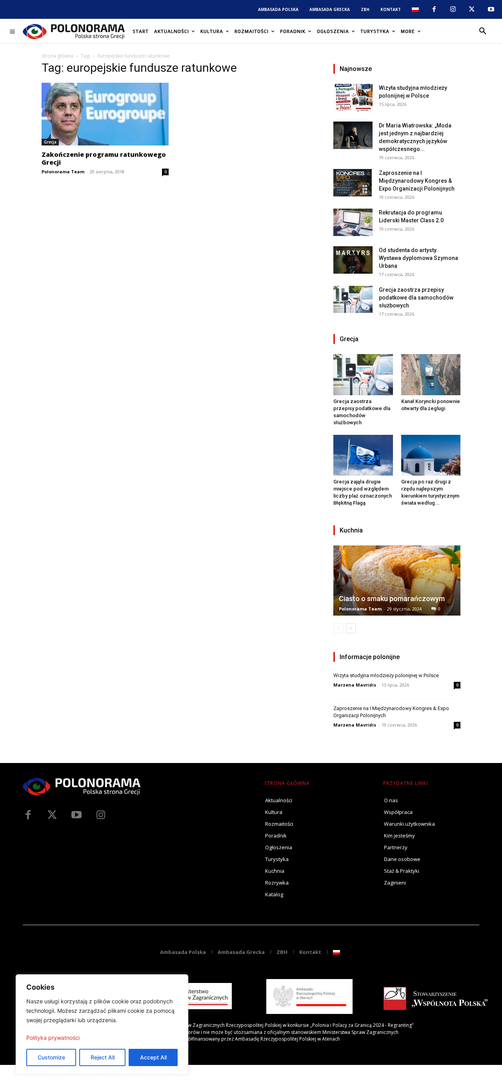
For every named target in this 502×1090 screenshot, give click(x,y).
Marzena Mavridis (354, 685)
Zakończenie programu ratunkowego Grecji (104, 158)
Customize (51, 1057)
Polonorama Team (63, 171)
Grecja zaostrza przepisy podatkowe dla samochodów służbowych (416, 298)
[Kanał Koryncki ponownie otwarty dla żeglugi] (431, 374)
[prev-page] (338, 628)
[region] (102, 1024)
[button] (482, 31)
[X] (471, 9)
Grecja (50, 142)
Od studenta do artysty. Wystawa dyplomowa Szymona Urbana (418, 258)
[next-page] (351, 628)
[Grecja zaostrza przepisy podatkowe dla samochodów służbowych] (353, 299)
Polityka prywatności (53, 1037)
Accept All (153, 1057)
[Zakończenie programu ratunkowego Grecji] (105, 114)
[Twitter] (52, 815)
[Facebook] (433, 9)
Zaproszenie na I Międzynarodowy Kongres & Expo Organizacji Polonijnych (417, 181)
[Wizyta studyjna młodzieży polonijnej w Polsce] (353, 97)
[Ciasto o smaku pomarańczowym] (396, 580)
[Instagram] (453, 9)
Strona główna (57, 56)
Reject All (103, 1057)
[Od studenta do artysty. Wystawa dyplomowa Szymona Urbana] (353, 260)
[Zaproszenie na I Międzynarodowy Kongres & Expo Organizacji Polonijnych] (353, 182)
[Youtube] (491, 9)
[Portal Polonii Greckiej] (74, 31)
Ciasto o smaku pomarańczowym (392, 598)
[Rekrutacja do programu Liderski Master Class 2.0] (353, 222)
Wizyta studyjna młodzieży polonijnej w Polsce (386, 675)
